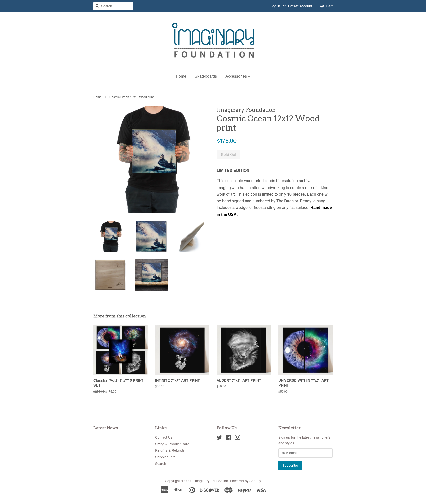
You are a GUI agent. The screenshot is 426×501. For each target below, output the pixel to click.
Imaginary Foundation (211, 480)
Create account (300, 5)
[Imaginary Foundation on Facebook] (228, 438)
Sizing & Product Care (172, 443)
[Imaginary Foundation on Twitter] (219, 438)
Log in (275, 5)
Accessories (236, 76)
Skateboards (206, 76)
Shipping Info (165, 456)
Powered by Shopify (245, 480)
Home (181, 76)
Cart (329, 5)
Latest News (105, 427)
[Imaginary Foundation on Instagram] (237, 438)
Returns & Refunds (170, 450)
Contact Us (163, 437)
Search (160, 463)
